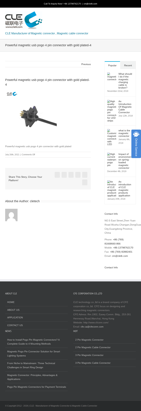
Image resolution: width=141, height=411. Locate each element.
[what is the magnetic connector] (111, 131)
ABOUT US (13, 310)
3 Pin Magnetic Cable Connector (93, 362)
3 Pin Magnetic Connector (89, 355)
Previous (86, 64)
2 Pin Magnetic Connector (89, 339)
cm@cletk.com (90, 4)
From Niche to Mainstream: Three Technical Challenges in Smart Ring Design (31, 365)
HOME (10, 302)
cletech (35, 201)
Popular (112, 65)
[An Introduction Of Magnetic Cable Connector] (111, 101)
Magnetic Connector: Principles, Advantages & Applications (32, 377)
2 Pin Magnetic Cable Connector (93, 347)
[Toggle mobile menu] (134, 14)
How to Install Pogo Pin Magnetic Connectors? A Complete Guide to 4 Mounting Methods (33, 341)
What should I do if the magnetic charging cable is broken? (125, 80)
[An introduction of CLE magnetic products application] (111, 182)
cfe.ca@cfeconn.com (92, 326)
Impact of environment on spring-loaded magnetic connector (125, 161)
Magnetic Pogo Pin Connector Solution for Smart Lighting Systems (33, 353)
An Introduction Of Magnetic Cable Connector (125, 107)
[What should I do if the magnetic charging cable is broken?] (111, 74)
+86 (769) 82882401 (121, 251)
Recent (128, 65)
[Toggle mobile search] (128, 14)
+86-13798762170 (123, 247)
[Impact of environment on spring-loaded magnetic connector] (111, 154)
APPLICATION (15, 317)
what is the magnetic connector (124, 133)
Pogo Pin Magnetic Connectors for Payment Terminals (36, 386)
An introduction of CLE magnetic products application (124, 188)
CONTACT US (15, 325)
